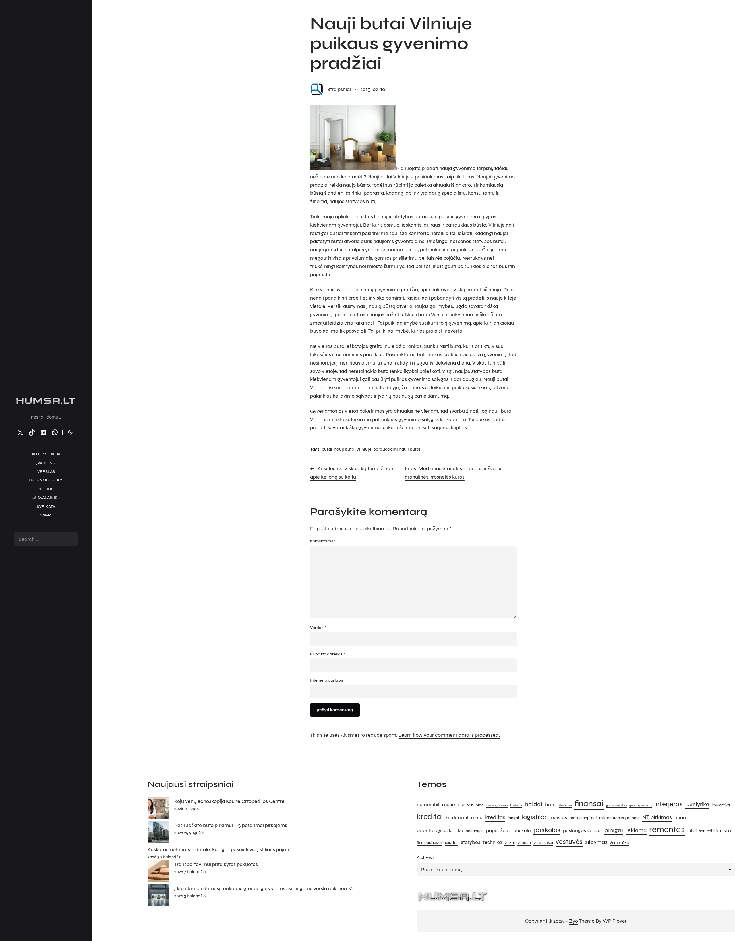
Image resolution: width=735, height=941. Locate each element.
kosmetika (721, 805)
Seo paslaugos (429, 842)
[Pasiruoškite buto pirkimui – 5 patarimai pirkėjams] (158, 833)
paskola (522, 831)
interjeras (668, 804)
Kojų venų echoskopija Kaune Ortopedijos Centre (229, 801)
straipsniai (339, 89)
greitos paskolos (640, 805)
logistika (534, 817)
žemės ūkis (619, 842)
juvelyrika (697, 804)
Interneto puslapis (327, 680)
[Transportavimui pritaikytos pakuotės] (158, 872)
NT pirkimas (657, 817)
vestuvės (569, 842)
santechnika (710, 830)
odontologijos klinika (440, 830)
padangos (474, 830)
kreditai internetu (463, 818)
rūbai (692, 830)
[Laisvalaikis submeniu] (59, 498)
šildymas (596, 842)
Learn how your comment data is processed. (449, 735)
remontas (667, 829)
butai (327, 449)
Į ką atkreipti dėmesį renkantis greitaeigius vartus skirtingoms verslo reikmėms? (263, 888)
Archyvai (425, 857)
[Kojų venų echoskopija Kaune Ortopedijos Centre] (158, 809)
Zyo (573, 921)
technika (492, 842)
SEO (727, 830)
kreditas (495, 817)
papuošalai (498, 830)
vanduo (524, 842)
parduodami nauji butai (396, 449)
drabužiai (565, 805)
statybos (470, 842)
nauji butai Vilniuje (353, 449)
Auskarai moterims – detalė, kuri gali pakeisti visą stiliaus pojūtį (218, 849)
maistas (558, 817)
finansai (589, 804)
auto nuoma (473, 805)
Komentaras (322, 541)
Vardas (318, 627)
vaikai (509, 842)
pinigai (613, 830)
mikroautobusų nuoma (619, 817)
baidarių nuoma (497, 805)
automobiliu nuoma (438, 805)
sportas (451, 842)
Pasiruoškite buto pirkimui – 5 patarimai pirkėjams (230, 825)
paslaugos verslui (582, 830)
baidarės (516, 805)
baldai (533, 804)
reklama (636, 830)
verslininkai (543, 842)
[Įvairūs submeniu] (54, 463)
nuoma (682, 817)
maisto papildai (583, 817)
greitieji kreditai (616, 805)
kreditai (430, 816)
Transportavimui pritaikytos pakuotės (216, 864)
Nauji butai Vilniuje (426, 314)
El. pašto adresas (327, 654)
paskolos (546, 830)
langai (513, 817)
